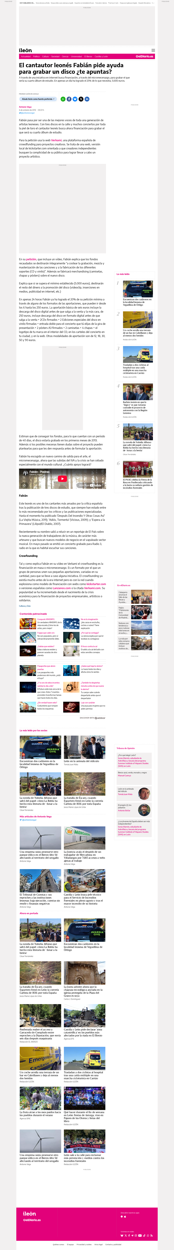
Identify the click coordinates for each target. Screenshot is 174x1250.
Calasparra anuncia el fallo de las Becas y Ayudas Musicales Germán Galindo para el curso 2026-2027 (124, 597)
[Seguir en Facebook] (129, 1235)
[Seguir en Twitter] (126, 1235)
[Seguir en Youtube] (140, 1235)
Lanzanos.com (62, 588)
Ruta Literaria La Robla (42, 3)
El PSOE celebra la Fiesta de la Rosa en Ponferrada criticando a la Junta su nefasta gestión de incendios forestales (138, 483)
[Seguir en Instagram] (136, 1235)
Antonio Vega (25, 107)
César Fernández (26, 810)
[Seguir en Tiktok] (144, 1235)
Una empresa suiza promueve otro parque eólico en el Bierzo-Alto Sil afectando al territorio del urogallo (39, 854)
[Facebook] (69, 99)
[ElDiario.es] (144, 56)
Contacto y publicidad (113, 1244)
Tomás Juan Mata (71, 764)
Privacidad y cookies (84, 1244)
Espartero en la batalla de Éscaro (84, 3)
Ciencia (65, 56)
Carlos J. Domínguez (72, 999)
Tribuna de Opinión (126, 748)
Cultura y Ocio (25, 606)
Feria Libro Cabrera (101, 3)
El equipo (70, 1244)
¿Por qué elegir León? (127, 755)
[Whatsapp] (63, 99)
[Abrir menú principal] (153, 50)
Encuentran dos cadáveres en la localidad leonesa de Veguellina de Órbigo (39, 764)
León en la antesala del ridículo (81, 761)
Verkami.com (92, 588)
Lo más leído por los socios (33, 730)
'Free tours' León (113, 3)
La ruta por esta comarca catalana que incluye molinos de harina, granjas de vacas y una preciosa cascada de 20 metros (124, 643)
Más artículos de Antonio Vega (36, 816)
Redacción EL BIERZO (29, 1042)
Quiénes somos (58, 1244)
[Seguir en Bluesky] (122, 1235)
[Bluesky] (75, 99)
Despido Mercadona (144, 3)
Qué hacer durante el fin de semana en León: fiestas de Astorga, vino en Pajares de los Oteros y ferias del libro (84, 1117)
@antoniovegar (28, 113)
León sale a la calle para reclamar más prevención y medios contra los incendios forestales (84, 1158)
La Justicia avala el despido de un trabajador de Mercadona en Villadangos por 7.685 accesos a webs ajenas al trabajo (84, 856)
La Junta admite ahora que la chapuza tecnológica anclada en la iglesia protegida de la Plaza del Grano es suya (83, 991)
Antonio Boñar (124, 810)
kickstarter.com (96, 584)
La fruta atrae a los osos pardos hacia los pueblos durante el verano (40, 1114)
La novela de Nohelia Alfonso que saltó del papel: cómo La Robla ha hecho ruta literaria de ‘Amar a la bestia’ (39, 802)
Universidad (76, 56)
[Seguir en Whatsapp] (148, 1235)
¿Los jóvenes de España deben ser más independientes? (134, 822)
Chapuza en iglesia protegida (128, 3)
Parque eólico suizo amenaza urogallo (62, 3)
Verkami (56, 140)
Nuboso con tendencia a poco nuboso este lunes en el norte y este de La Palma (124, 628)
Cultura (45, 56)
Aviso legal (98, 1244)
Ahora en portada (29, 913)
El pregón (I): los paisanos (124, 806)
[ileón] (38, 1214)
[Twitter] (81, 99)
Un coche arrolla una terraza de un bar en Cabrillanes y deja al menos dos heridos (39, 1075)
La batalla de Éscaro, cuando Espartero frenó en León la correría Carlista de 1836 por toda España (83, 800)
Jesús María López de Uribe (75, 807)
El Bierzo (88, 56)
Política (36, 56)
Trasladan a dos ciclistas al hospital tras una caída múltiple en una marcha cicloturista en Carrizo (83, 1075)
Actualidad (25, 56)
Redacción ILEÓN (27, 1081)
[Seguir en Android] (122, 1216)
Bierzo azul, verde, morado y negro (132, 772)
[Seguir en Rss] (151, 1235)
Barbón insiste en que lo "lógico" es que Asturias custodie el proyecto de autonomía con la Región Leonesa (135, 407)
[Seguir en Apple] (125, 1216)
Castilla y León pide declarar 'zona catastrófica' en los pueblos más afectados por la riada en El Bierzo (83, 1032)
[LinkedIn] (87, 99)
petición (31, 259)
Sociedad (55, 56)
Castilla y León (101, 56)
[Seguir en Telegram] (132, 1235)
